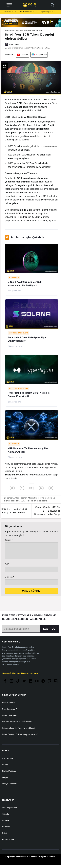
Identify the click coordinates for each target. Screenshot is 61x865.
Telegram (10, 474)
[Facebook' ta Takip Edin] (5, 681)
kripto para (15, 501)
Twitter (32, 474)
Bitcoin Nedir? (8, 703)
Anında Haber (8, 839)
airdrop (7, 501)
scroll (28, 501)
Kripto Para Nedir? (10, 715)
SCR (22, 501)
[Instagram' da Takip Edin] (11, 681)
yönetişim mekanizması (17, 182)
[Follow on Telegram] (43, 681)
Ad (7, 564)
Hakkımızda (7, 758)
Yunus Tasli (13, 44)
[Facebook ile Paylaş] (22, 488)
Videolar (6, 814)
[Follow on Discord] (55, 681)
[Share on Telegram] (51, 488)
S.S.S (4, 833)
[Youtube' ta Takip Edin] (36, 681)
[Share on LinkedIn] (41, 488)
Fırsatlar (6, 820)
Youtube (25, 55)
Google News (41, 55)
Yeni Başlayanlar (9, 808)
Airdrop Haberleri (14, 30)
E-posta (9, 577)
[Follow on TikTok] (18, 681)
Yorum (8, 540)
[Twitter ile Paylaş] (31, 488)
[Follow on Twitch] (49, 681)
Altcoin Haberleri (33, 30)
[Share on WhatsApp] (12, 488)
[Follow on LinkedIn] (30, 681)
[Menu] (9, 5)
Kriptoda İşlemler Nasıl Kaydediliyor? (18, 728)
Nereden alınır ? (9, 709)
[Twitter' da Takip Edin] (24, 681)
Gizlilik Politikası (9, 771)
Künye (5, 764)
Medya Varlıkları (9, 783)
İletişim (5, 777)
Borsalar (6, 826)
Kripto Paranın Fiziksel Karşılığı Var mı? (20, 734)
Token (33, 501)
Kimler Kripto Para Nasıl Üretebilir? (17, 721)
